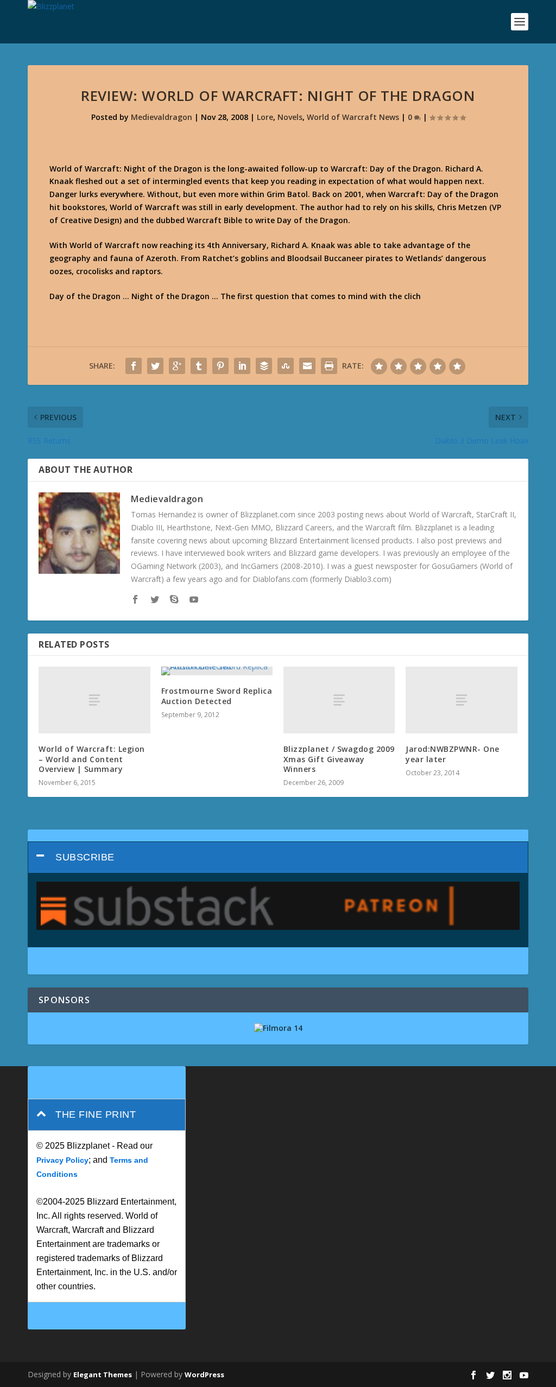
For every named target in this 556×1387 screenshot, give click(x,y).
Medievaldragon (161, 117)
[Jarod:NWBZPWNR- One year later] (461, 700)
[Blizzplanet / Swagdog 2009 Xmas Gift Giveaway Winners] (339, 700)
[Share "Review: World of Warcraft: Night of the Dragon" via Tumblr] (199, 366)
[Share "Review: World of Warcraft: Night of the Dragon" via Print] (329, 366)
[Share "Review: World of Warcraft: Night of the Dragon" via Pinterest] (220, 366)
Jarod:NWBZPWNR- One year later (453, 754)
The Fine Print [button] (95, 1114)
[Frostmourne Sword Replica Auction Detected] (217, 671)
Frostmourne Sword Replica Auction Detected (217, 696)
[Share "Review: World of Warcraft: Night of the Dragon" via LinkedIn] (242, 366)
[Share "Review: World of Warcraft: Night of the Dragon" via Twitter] (155, 366)
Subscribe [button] (85, 857)
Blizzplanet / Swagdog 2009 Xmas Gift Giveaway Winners (339, 759)
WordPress (204, 1374)
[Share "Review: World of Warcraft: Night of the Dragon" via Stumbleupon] (285, 366)
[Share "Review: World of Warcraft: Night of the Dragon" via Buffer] (264, 366)
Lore (265, 117)
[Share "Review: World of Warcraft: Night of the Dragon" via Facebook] (133, 366)
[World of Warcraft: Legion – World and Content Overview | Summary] (94, 700)
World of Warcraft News (353, 117)
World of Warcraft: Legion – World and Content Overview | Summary (92, 759)
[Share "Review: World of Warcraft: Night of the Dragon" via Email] (307, 366)
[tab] (278, 857)
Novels (289, 117)
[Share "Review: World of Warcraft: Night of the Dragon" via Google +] (177, 366)
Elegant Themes (102, 1374)
